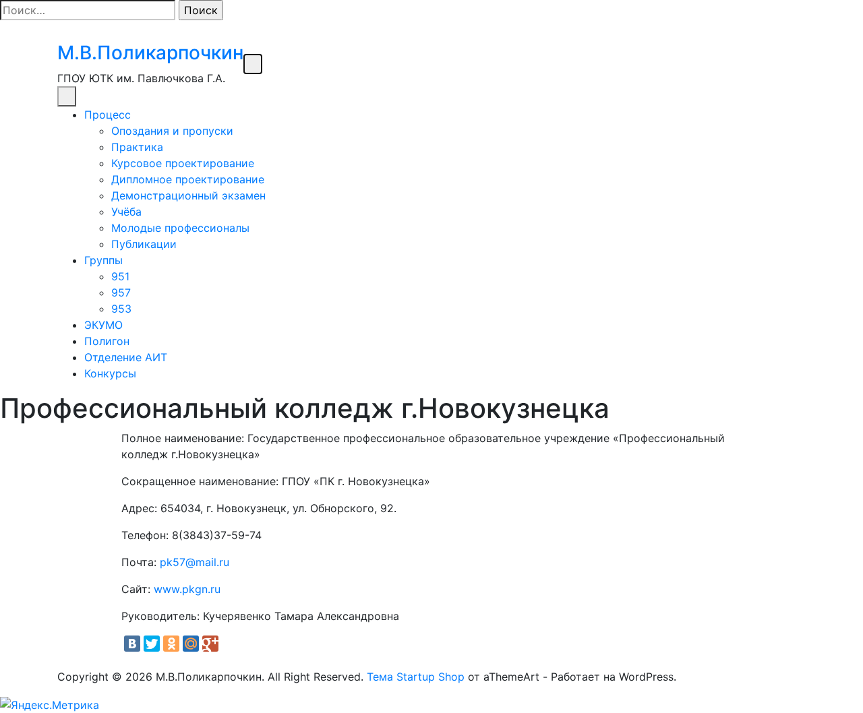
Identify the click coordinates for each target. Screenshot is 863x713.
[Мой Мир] (191, 644)
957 (121, 292)
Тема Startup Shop (416, 676)
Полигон (106, 341)
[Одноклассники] (171, 644)
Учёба (126, 211)
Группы (103, 260)
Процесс (107, 114)
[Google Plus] (210, 644)
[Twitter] (152, 644)
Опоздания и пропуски (172, 130)
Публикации (144, 244)
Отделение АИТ (125, 357)
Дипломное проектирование (187, 179)
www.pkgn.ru (187, 589)
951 (120, 276)
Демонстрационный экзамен (188, 195)
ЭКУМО (103, 325)
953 (121, 308)
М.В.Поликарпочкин (150, 52)
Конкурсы (110, 373)
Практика (137, 147)
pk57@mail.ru (194, 562)
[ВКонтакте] (132, 644)
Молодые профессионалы (180, 228)
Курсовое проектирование (182, 163)
